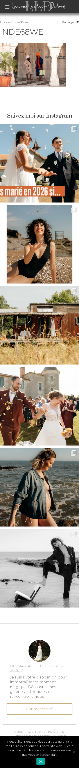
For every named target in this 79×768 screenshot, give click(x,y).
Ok (41, 761)
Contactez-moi (39, 709)
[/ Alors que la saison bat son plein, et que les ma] (39, 163)
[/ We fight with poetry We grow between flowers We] (39, 568)
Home (5, 22)
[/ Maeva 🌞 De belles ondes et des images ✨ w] (39, 244)
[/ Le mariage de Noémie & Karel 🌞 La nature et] (39, 325)
